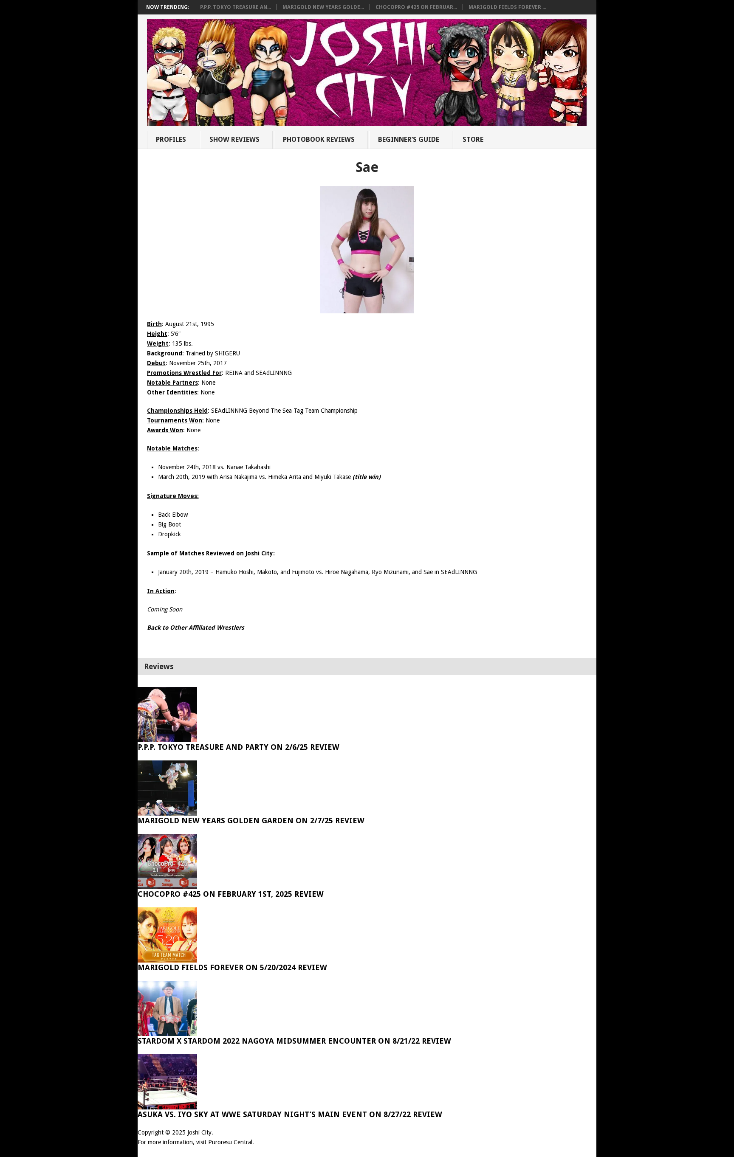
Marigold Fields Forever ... (507, 7)
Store (473, 139)
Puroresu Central (230, 1142)
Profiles (171, 139)
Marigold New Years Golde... (323, 7)
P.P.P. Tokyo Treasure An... (235, 7)
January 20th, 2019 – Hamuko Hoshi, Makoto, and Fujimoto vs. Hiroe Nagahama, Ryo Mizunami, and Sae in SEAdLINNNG (317, 572)
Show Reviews (234, 139)
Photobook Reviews (319, 139)
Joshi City (199, 1132)
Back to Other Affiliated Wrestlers (195, 627)
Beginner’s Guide (408, 139)
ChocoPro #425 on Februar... (416, 7)
